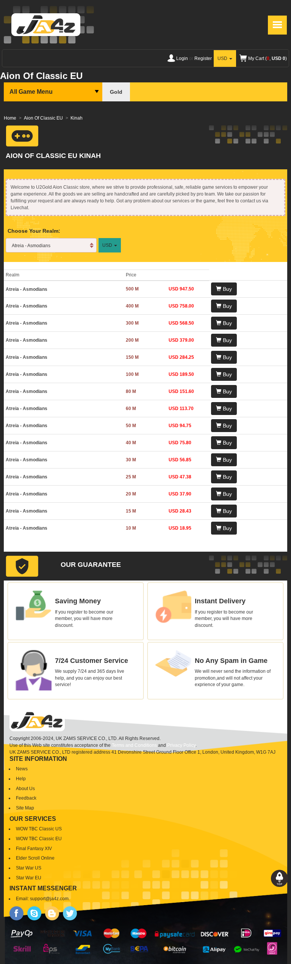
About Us (25, 788)
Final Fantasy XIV (34, 848)
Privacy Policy (181, 745)
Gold (116, 92)
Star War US (28, 868)
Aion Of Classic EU (43, 118)
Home (10, 118)
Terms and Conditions (134, 745)
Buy (226, 289)
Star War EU (28, 877)
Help (21, 778)
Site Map (25, 808)
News (22, 769)
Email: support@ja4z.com (42, 898)
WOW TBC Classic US (39, 828)
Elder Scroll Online (35, 858)
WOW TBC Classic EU (39, 838)
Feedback (26, 798)
